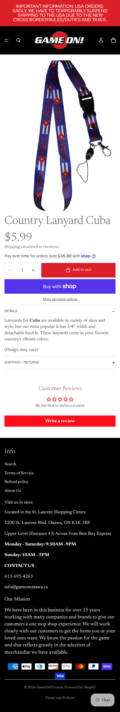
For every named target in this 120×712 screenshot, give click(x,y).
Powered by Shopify (80, 687)
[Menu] (6, 40)
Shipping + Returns (21, 362)
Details (10, 311)
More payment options (60, 299)
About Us (12, 491)
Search (10, 464)
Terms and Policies (60, 698)
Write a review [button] (60, 421)
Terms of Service (19, 473)
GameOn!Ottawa (49, 687)
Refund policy (16, 482)
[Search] (18, 40)
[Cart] (113, 40)
